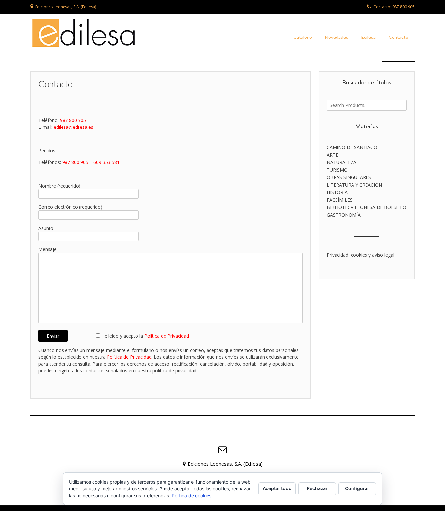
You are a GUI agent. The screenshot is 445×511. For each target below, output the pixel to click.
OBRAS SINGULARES (349, 177)
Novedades (336, 37)
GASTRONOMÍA (344, 215)
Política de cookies (191, 495)
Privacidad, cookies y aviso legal (360, 255)
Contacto (398, 37)
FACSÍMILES (339, 200)
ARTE (332, 155)
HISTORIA (337, 192)
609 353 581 (106, 162)
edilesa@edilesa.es (73, 127)
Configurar (357, 488)
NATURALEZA (341, 162)
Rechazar (317, 488)
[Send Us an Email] (222, 449)
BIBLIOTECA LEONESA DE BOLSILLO (366, 207)
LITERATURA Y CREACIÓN (354, 185)
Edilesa (368, 37)
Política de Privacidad (166, 336)
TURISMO (337, 170)
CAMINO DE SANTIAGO (352, 147)
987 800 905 (73, 120)
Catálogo (303, 37)
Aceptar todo (277, 488)
